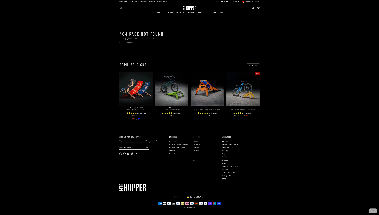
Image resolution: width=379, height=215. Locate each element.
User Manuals (226, 157)
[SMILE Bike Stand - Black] (136, 119)
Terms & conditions (228, 173)
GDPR (224, 179)
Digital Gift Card (227, 147)
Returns (224, 163)
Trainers (191, 12)
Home (215, 12)
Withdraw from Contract (230, 166)
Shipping (225, 160)
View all (253, 65)
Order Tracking (134, 1)
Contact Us (123, 1)
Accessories (204, 12)
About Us (225, 141)
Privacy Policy (227, 176)
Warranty (225, 169)
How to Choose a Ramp (230, 144)
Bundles (180, 12)
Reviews (144, 1)
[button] (132, 113)
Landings (169, 12)
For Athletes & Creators (177, 147)
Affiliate (172, 151)
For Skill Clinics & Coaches (178, 144)
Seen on (152, 1)
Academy (225, 151)
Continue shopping (126, 42)
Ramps (159, 12)
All (221, 12)
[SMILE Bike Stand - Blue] (139, 119)
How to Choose (162, 1)
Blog (223, 154)
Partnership (173, 141)
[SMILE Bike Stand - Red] (133, 119)
